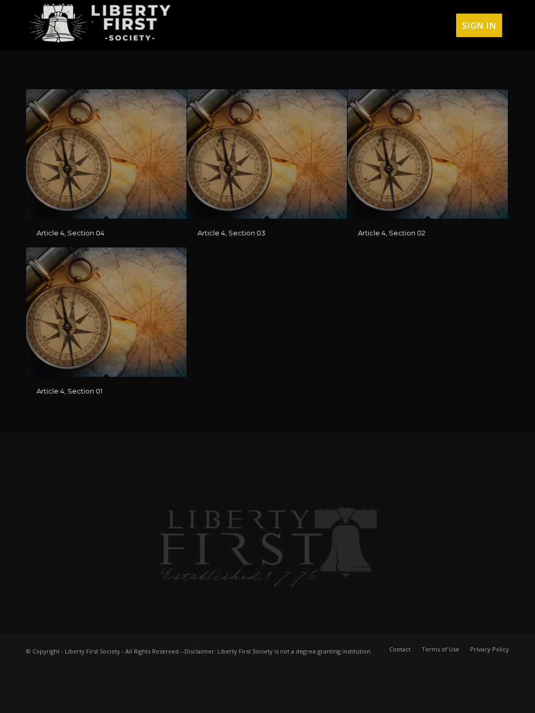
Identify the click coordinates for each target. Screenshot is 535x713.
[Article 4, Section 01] (106, 312)
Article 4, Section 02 (391, 233)
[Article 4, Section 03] (267, 154)
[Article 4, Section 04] (106, 154)
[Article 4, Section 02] (427, 154)
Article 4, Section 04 (70, 233)
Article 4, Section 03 (231, 233)
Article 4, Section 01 (69, 391)
